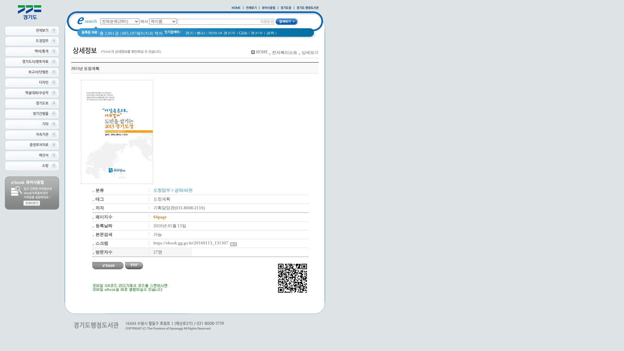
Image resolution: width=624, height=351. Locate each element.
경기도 (257, 33)
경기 (189, 33)
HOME (262, 52)
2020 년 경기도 (222, 33)
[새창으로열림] (286, 8)
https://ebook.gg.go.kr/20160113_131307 (191, 242)
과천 (270, 33)
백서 (201, 33)
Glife (243, 33)
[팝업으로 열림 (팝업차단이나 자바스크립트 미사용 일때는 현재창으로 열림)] (268, 8)
